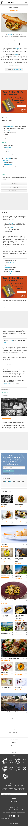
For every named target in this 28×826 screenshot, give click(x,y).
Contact (6, 804)
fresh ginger (8, 158)
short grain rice (9, 126)
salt (2, 168)
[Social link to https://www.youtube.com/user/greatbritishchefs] (16, 816)
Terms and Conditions (21, 812)
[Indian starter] (21, 514)
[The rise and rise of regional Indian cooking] (14, 648)
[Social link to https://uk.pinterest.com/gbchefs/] (11, 816)
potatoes (8, 166)
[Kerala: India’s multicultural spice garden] (7, 626)
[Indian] (7, 514)
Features (14, 742)
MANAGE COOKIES (14, 823)
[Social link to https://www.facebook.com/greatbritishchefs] (9, 816)
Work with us (11, 804)
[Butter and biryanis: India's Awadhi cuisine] (21, 552)
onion (5, 162)
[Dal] (21, 666)
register (11, 481)
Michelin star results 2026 (14, 732)
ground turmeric (8, 164)
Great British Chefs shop (14, 807)
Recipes (14, 726)
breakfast (17, 48)
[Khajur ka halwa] (21, 682)
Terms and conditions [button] (6, 473)
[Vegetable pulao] (21, 626)
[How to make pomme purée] (7, 682)
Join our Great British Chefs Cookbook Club (10, 809)
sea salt (3, 136)
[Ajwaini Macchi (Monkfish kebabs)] (7, 609)
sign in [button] (6, 481)
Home (14, 722)
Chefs (14, 729)
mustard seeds (8, 147)
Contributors (8, 812)
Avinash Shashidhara (14, 10)
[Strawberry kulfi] (7, 666)
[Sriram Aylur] (7, 499)
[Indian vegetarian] (21, 499)
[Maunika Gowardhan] (7, 569)
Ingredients (14, 735)
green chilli (5, 154)
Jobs (4, 812)
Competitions (14, 749)
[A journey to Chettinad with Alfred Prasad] (14, 702)
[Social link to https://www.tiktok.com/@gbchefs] (18, 816)
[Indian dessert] (14, 534)
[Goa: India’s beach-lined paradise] (21, 569)
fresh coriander (5, 171)
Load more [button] (13, 718)
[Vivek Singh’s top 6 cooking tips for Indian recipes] (21, 609)
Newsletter (14, 752)
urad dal (8, 130)
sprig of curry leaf (6, 160)
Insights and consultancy (18, 804)
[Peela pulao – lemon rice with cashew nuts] (7, 552)
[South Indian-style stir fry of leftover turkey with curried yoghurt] (14, 590)
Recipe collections (14, 739)
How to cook (14, 745)
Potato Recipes (5, 395)
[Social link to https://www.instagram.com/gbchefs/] (14, 816)
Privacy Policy (13, 812)
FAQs (20, 809)
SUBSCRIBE (8, 470)
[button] (26, 2)
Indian (16, 54)
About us (23, 809)
